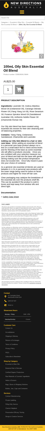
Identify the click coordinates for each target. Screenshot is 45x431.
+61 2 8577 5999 (32, 429)
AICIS (9, 276)
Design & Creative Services (14, 416)
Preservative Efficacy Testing (14, 412)
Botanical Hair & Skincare (13, 368)
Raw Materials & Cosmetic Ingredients (17, 376)
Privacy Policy (10, 348)
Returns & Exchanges (12, 340)
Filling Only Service (11, 404)
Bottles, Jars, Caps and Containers (16, 388)
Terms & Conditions (11, 344)
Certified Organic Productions (14, 372)
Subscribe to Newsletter (13, 356)
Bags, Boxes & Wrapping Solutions (16, 384)
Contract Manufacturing (12, 396)
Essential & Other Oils (12, 364)
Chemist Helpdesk (11, 408)
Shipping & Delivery (11, 336)
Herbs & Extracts (10, 380)
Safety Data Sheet (11, 197)
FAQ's (7, 352)
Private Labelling (10, 400)
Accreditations (10, 332)
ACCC (3, 276)
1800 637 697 (12, 429)
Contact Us (9, 328)
